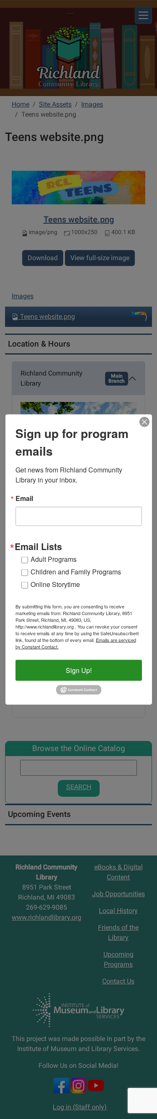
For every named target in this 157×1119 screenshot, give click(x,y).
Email (24, 498)
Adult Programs (54, 559)
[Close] (144, 422)
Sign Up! (79, 670)
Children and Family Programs (76, 571)
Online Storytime (55, 584)
